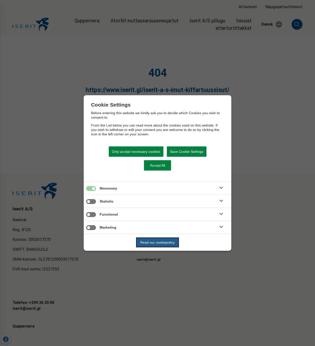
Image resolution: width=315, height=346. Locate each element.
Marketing (108, 227)
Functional (109, 214)
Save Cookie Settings (186, 152)
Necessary (108, 188)
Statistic (106, 201)
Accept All (157, 165)
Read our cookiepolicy (157, 242)
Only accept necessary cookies (136, 152)
